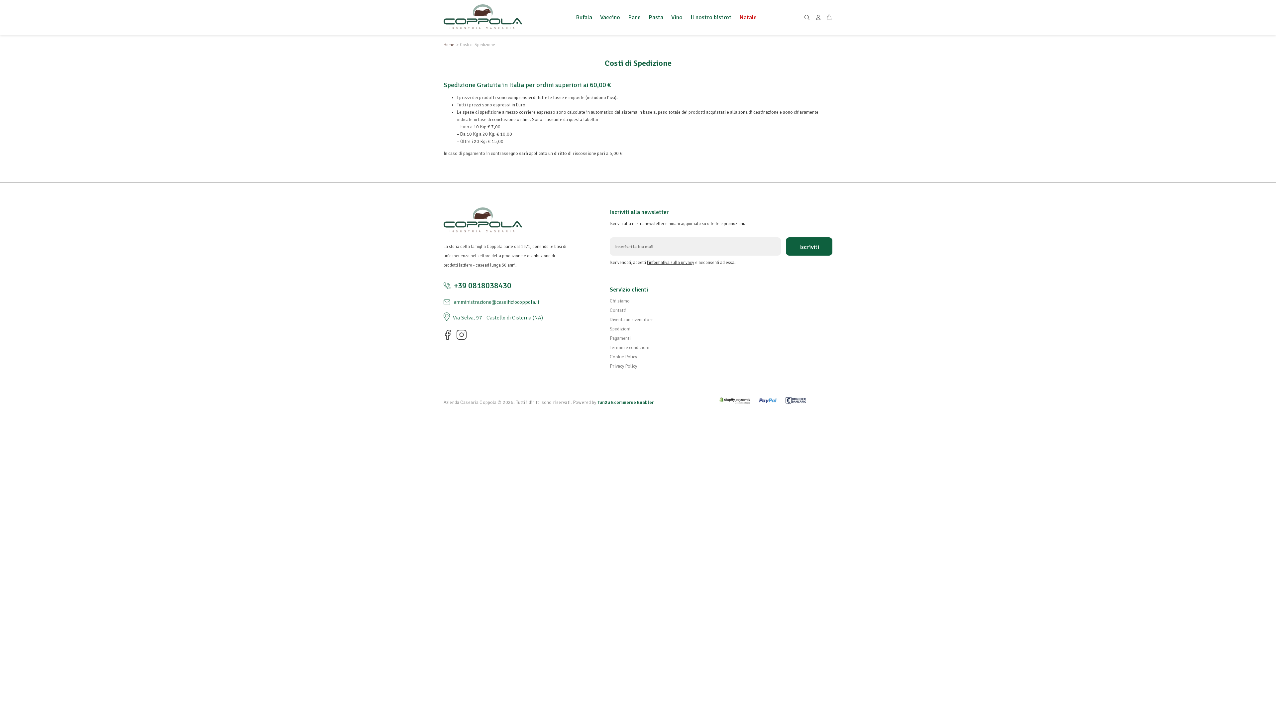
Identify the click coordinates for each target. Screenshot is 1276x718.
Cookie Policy (623, 357)
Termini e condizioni (629, 347)
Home (449, 45)
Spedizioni (620, 329)
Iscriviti (809, 247)
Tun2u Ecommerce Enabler (625, 402)
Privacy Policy (623, 366)
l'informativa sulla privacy (670, 262)
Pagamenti (620, 338)
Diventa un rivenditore (632, 319)
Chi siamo (620, 301)
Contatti (618, 310)
